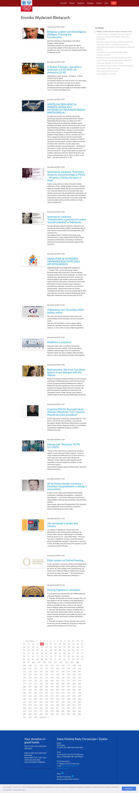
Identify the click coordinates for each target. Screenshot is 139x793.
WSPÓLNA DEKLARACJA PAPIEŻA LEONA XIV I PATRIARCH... (113, 37)
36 (60, 647)
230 (24, 699)
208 (24, 693)
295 (79, 714)
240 (79, 699)
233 (41, 699)
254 (35, 705)
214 (57, 693)
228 (74, 696)
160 (63, 678)
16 (33, 644)
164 (24, 681)
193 (63, 687)
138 (63, 671)
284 (79, 711)
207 (79, 690)
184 (74, 684)
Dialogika (90, 3)
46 (42, 650)
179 (46, 684)
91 (55, 659)
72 (33, 656)
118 (74, 665)
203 (57, 690)
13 (82, 641)
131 (24, 671)
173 (74, 681)
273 (79, 708)
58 (33, 653)
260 (68, 705)
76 (51, 656)
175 (24, 684)
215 (63, 693)
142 (24, 675)
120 (24, 668)
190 (46, 687)
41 (82, 647)
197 (24, 690)
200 (41, 690)
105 (60, 662)
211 (41, 693)
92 (60, 659)
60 (42, 653)
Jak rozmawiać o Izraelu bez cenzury (108, 68)
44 (33, 650)
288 (41, 714)
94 (69, 659)
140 (74, 671)
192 (57, 687)
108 (77, 662)
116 (63, 665)
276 (35, 711)
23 (64, 644)
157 (46, 678)
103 (49, 662)
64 (60, 653)
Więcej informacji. (19, 790)
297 (30, 717)
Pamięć (72, 3)
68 (78, 653)
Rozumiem (129, 788)
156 (41, 678)
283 (74, 711)
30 (33, 647)
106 (66, 662)
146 (46, 675)
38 (69, 647)
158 (52, 678)
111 (35, 665)
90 (51, 659)
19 (46, 644)
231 (30, 699)
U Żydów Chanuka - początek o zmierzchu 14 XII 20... (114, 34)
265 (35, 708)
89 (46, 659)
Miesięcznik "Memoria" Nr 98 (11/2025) (110, 63)
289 (46, 714)
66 (69, 653)
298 (35, 717)
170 (57, 681)
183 (68, 684)
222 (41, 696)
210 (35, 693)
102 (44, 662)
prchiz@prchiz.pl (62, 768)
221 (35, 696)
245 (46, 702)
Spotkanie (80, 3)
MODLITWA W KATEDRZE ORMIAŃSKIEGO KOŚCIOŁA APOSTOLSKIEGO (63, 262)
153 (24, 678)
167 (41, 681)
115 (57, 665)
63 (55, 653)
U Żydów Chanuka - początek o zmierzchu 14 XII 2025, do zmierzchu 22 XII (64, 70)
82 (78, 656)
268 (52, 708)
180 (52, 684)
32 (42, 647)
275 (30, 711)
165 (30, 681)
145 (41, 675)
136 (52, 671)
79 (64, 656)
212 (46, 693)
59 (37, 653)
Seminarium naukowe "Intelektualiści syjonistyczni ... (113, 44)
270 (63, 708)
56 (24, 653)
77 (55, 656)
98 (24, 662)
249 (68, 702)
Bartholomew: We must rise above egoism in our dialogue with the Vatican (66, 372)
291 (57, 714)
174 (79, 681)
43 (28, 650)
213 (52, 693)
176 (30, 684)
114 (52, 665)
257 (52, 705)
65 (64, 653)
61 (46, 653)
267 (46, 708)
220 (30, 696)
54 (78, 650)
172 (68, 681)
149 (63, 675)
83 (82, 656)
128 (68, 668)
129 (74, 668)
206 (74, 690)
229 (79, 696)
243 (35, 702)
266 (41, 708)
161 (68, 678)
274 (24, 711)
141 (79, 671)
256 (46, 705)
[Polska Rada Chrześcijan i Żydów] (26, 7)
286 (30, 714)
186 (24, 687)
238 (68, 699)
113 (46, 665)
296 (24, 717)
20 (51, 644)
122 (35, 668)
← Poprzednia (28, 641)
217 (74, 693)
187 (30, 687)
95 (73, 659)
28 (24, 647)
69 (82, 653)
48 (51, 650)
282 (68, 711)
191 (52, 687)
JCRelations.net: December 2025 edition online (112, 52)
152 (79, 675)
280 (57, 711)
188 (35, 687)
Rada (106, 3)
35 (55, 647)
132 (30, 671)
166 (35, 681)
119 (79, 665)
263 (24, 708)
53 (73, 650)
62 (51, 653)
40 (78, 647)
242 (30, 702)
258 (57, 705)
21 (55, 644)
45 (37, 650)
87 (37, 659)
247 (57, 702)
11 (73, 641)
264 (30, 708)
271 (68, 708)
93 (64, 659)
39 (73, 647)
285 (24, 714)
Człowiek (63, 3)
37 (64, 647)
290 (52, 714)
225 (57, 696)
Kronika (99, 3)
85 (28, 659)
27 (82, 644)
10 (69, 641)
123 (41, 668)
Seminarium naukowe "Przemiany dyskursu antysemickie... (115, 42)
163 (79, 678)
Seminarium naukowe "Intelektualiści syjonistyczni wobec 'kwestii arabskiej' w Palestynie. (66, 220)
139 (68, 671)
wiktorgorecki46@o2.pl (70, 766)
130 (79, 668)
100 (33, 662)
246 (52, 702)
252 (24, 705)
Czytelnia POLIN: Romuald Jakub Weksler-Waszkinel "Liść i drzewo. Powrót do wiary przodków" (66, 412)
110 (30, 665)
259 (63, 705)
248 (63, 702)
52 (69, 650)
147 (52, 675)
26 (78, 644)
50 (60, 650)
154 (30, 678)
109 (24, 665)
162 (74, 678)
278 (46, 711)
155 (35, 678)
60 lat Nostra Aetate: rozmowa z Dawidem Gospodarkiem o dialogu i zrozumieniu (67, 486)
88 (42, 659)
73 (37, 656)
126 (57, 668)
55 (82, 650)
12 (78, 641)
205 (68, 690)
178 (41, 684)
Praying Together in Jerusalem (63, 590)
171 (63, 681)
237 (63, 699)
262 (79, 705)
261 (74, 705)
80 (69, 656)
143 (30, 675)
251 (79, 702)
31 (37, 647)
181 (57, 684)
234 (46, 699)
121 (30, 668)
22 (60, 644)
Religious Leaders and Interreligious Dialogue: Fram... (115, 31)
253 (30, 705)
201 (46, 690)
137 (57, 671)
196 (79, 687)
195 (74, 687)
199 (35, 690)
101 (38, 662)
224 (52, 696)
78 (60, 656)
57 (28, 653)
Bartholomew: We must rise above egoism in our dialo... (114, 57)
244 (41, 702)
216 (68, 693)
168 (46, 681)
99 (28, 662)
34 (51, 647)
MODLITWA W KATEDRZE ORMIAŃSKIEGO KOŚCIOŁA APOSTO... (116, 48)
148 (57, 675)
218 (79, 693)
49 (55, 650)
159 (57, 678)
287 (35, 714)
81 (73, 656)
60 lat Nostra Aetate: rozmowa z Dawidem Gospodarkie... (115, 65)
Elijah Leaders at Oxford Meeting (65, 560)
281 (63, 711)
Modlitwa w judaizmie (59, 342)
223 (46, 696)
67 (73, 653)
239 (74, 699)
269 (57, 708)
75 (46, 656)
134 (41, 671)
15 (28, 644)
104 (55, 662)
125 (52, 668)
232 (35, 699)
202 (52, 690)
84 (24, 659)
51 (64, 650)
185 (79, 684)
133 (35, 671)
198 (30, 690)
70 (24, 656)
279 (52, 711)
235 (52, 699)
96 (78, 659)
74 (42, 656)
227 (68, 696)
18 (42, 644)
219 (24, 696)
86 (33, 659)
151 (74, 675)
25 (73, 644)
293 (68, 714)
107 (71, 662)
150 (68, 675)
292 (63, 714)
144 (35, 675)
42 (24, 650)
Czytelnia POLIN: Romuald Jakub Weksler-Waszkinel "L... (115, 60)
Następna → (44, 717)
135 (46, 671)
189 (41, 687)
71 (28, 656)
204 (63, 690)
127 (63, 668)
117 (68, 665)
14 (24, 644)
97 (82, 659)
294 (74, 714)
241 (24, 702)
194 (68, 687)
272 (74, 708)
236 (57, 699)
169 (52, 681)
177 (35, 684)
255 (41, 705)
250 (74, 702)
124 (46, 668)
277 (41, 711)
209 (30, 693)
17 (37, 644)
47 (46, 650)
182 (63, 684)
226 (63, 696)
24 (69, 644)
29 (28, 647)
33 (46, 647)
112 (41, 665)
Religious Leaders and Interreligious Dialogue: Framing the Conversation (66, 35)
